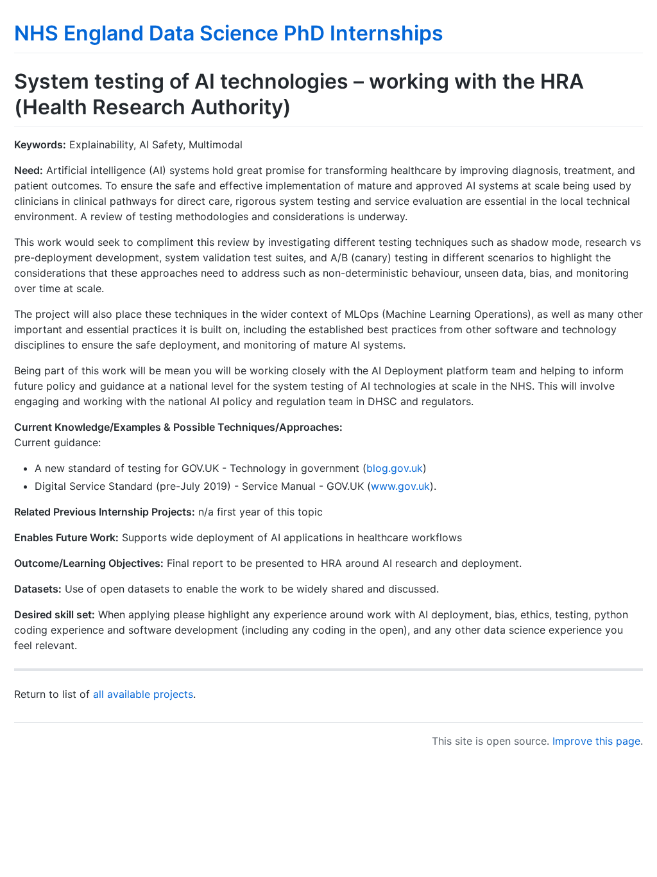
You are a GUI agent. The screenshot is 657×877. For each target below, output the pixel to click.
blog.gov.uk (394, 468)
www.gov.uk (400, 486)
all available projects (143, 694)
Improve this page (596, 740)
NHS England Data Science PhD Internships (228, 33)
